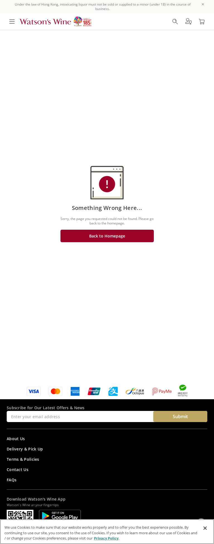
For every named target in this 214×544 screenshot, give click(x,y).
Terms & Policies (23, 459)
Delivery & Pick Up (25, 449)
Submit (180, 416)
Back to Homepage (107, 236)
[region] (107, 531)
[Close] (205, 528)
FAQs (11, 479)
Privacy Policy (106, 538)
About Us (16, 438)
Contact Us (17, 469)
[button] (188, 21)
